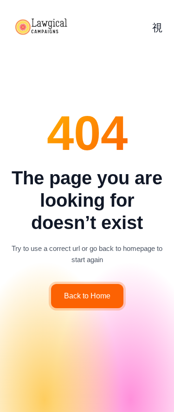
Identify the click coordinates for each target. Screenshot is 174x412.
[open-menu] (157, 28)
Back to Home (87, 296)
